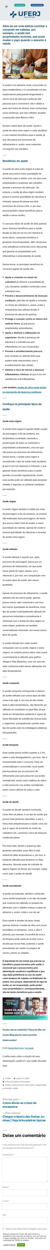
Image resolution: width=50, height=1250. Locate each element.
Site (4, 1215)
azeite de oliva (18, 1085)
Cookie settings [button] (9, 1245)
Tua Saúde (29, 1048)
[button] (6, 6)
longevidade (41, 1085)
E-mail (6, 1201)
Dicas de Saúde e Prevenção (17, 1082)
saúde (15, 1088)
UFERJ (8, 1078)
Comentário (8, 1155)
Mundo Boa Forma (16, 1048)
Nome (6, 1187)
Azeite (8, 1085)
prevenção (7, 1088)
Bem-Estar (30, 1085)
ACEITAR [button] (21, 1245)
